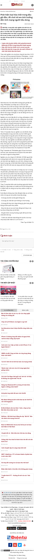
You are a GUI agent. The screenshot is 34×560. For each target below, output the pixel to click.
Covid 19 (18, 500)
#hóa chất (7, 229)
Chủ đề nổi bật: (7, 492)
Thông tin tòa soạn (22, 558)
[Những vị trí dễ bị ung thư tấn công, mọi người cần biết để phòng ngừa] (26, 272)
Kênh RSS (12, 558)
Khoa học (2, 11)
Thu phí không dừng (19, 496)
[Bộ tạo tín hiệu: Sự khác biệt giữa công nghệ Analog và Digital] (8, 272)
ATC (10, 1)
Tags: (3, 229)
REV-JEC (23, 1)
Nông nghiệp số (17, 498)
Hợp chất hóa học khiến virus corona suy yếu (15, 47)
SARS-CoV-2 (12, 500)
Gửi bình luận (28, 255)
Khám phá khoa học (10, 11)
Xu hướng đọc (8, 310)
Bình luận (25, 310)
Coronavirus (24, 500)
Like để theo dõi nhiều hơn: (17, 533)
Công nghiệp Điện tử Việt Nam (21, 494)
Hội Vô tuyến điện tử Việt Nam (20, 492)
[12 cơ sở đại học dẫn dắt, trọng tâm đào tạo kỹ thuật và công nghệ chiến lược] (8, 293)
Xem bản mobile (17, 526)
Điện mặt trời (9, 494)
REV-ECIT (16, 1)
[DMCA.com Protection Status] (5, 550)
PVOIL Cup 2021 (18, 502)
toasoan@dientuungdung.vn (18, 523)
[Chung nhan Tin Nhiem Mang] (17, 555)
